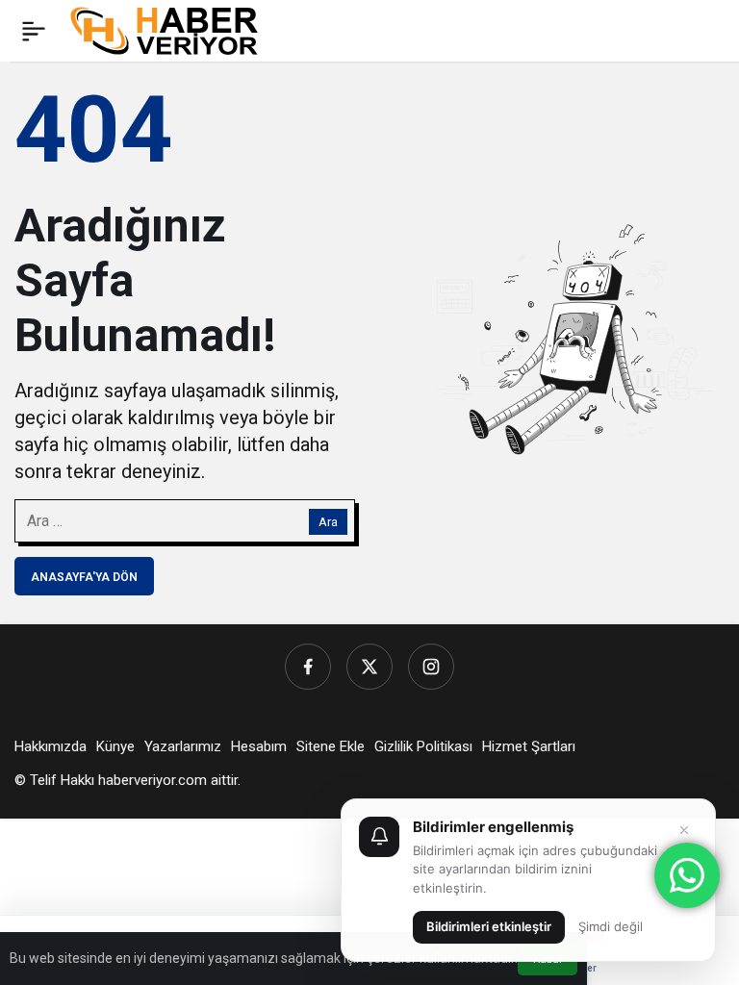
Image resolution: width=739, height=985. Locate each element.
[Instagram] (431, 667)
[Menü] (33, 31)
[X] (369, 667)
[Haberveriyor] (171, 29)
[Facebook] (308, 667)
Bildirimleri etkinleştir (488, 926)
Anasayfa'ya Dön (84, 577)
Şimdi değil (610, 926)
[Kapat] (684, 830)
